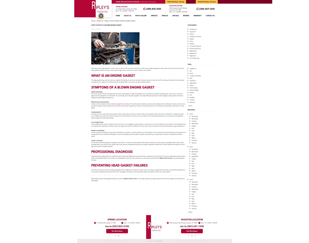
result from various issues (157, 142)
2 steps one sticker (195, 76)
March (194, 138)
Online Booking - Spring (175, 2)
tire (191, 95)
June (193, 131)
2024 (191, 147)
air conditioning (194, 58)
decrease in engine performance (176, 126)
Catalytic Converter (195, 36)
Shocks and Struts (195, 48)
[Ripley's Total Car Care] (101, 7)
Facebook (115, 235)
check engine (194, 88)
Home (118, 16)
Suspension (193, 29)
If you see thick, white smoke (120, 106)
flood (191, 73)
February (194, 140)
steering (192, 102)
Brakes (192, 39)
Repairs (192, 43)
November (195, 119)
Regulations (193, 51)
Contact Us (210, 16)
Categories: (192, 25)
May (193, 133)
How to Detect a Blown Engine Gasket (122, 20)
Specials (175, 16)
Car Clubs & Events (195, 46)
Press (191, 41)
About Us (127, 16)
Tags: (190, 64)
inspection (193, 80)
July (193, 128)
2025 (191, 114)
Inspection (193, 31)
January (194, 143)
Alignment (193, 56)
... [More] (190, 106)
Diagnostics (193, 53)
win (191, 71)
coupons (192, 100)
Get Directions (117, 231)
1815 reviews (152, 2)
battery (192, 92)
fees (191, 78)
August (194, 126)
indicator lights (194, 90)
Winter (192, 34)
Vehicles (165, 16)
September (195, 123)
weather (192, 97)
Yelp (195, 235)
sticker (192, 85)
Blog (106, 20)
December (195, 116)
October (194, 121)
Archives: (191, 109)
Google (118, 235)
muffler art (193, 68)
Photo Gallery (141, 16)
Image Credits (150, 241)
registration (193, 83)
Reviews (186, 16)
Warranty (197, 16)
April (193, 135)
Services (154, 16)
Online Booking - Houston (207, 2)
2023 (191, 179)
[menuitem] (118, 15)
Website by (158, 241)
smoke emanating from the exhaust (120, 104)
